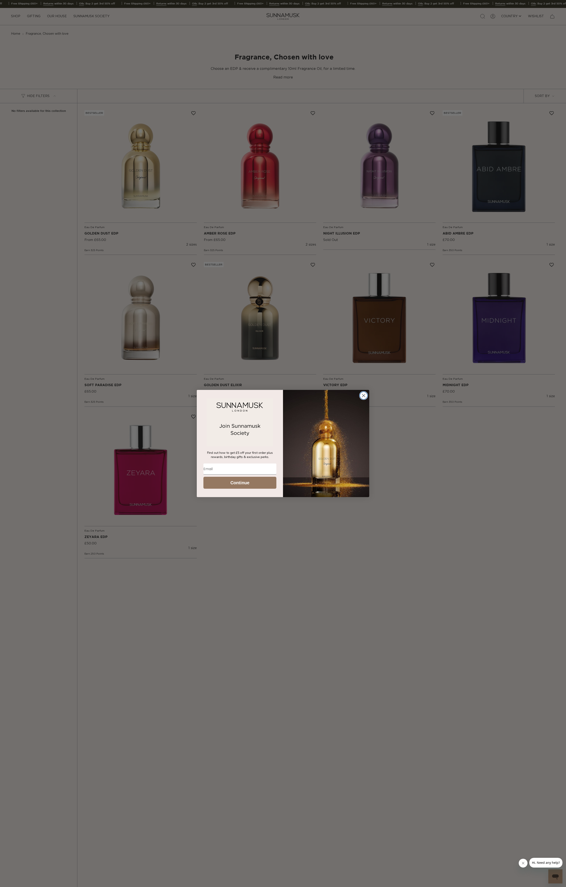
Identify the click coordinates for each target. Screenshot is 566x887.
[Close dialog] (363, 395)
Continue (239, 482)
